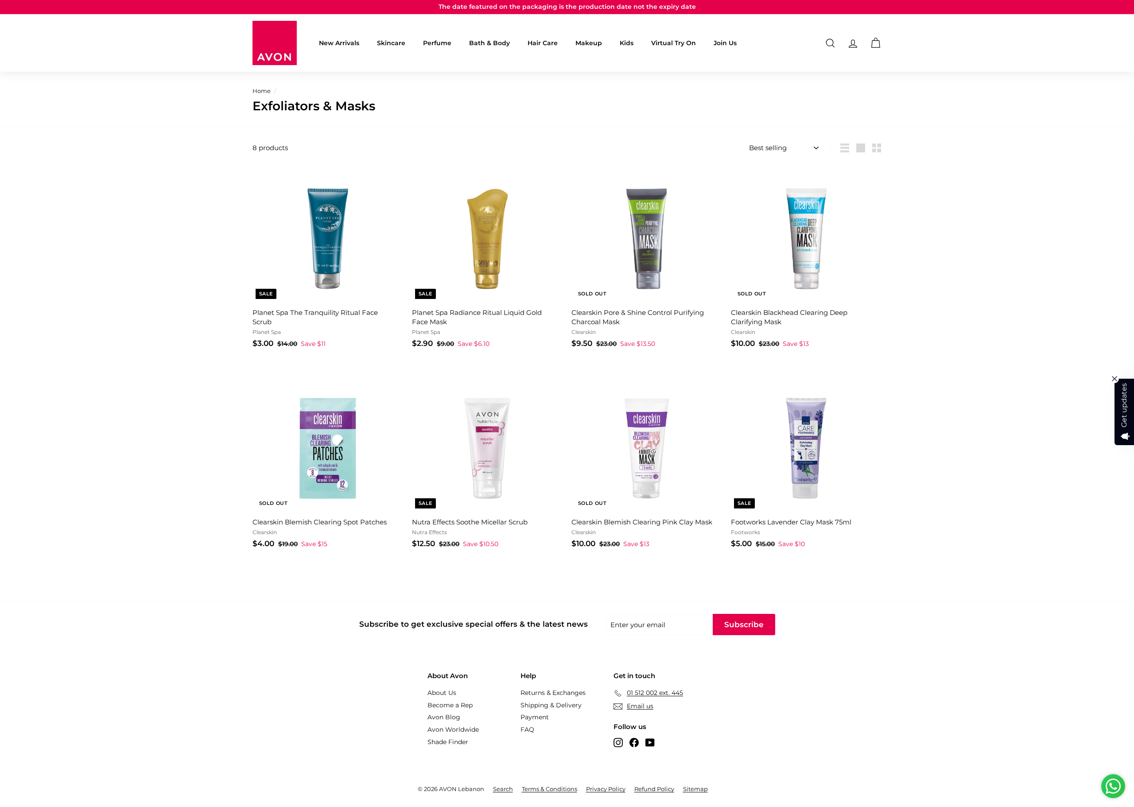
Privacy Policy (605, 788)
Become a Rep (450, 705)
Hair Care (543, 43)
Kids (626, 43)
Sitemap (695, 788)
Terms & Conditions (549, 788)
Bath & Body (489, 43)
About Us (441, 693)
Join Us (725, 43)
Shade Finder (447, 742)
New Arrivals (339, 43)
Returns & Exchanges (553, 693)
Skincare (391, 43)
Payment (534, 717)
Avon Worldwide (453, 729)
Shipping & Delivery (551, 705)
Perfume (437, 43)
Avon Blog (443, 717)
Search (503, 788)
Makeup (588, 43)
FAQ (527, 729)
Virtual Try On (673, 43)
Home (261, 91)
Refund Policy (654, 788)
